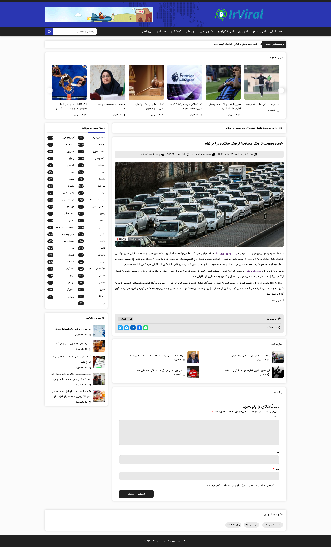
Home (281, 128)
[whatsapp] (145, 327)
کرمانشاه (61, 262)
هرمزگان (92, 296)
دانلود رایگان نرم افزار (273, 525)
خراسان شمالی (92, 206)
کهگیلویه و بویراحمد (92, 269)
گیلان (61, 275)
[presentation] (281, 90)
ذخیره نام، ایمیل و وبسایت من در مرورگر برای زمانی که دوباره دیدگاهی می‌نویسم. (240, 485)
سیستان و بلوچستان (61, 227)
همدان (61, 297)
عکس (92, 234)
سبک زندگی (61, 213)
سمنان (61, 220)
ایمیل (276, 469)
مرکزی (92, 289)
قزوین (92, 248)
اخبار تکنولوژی (225, 31)
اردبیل (61, 158)
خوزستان (61, 206)
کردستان (61, 255)
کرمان (92, 262)
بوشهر (61, 179)
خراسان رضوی (61, 200)
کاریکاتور (92, 255)
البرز (92, 172)
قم (61, 248)
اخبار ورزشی (206, 31)
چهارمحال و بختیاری (92, 200)
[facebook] (139, 327)
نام (277, 452)
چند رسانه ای (62, 193)
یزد (92, 303)
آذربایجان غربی (61, 138)
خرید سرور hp (251, 525)
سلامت (92, 220)
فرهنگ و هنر (60, 241)
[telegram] (126, 327)
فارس (92, 241)
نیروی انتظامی (126, 319)
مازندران (61, 282)
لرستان (92, 282)
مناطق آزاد (61, 289)
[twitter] (120, 327)
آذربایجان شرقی (92, 138)
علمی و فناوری (61, 234)
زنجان (92, 213)
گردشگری (175, 31)
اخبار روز (243, 31)
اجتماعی (196, 154)
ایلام (61, 172)
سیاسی (91, 227)
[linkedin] (133, 327)
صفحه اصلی (277, 31)
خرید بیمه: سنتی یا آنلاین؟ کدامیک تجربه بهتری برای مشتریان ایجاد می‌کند (222, 44)
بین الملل (146, 31)
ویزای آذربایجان (233, 525)
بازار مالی (190, 31)
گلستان (92, 275)
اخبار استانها (259, 31)
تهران (92, 193)
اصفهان (92, 165)
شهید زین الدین (253, 271)
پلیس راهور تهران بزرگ (226, 254)
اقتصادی (161, 31)
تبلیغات (61, 186)
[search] (49, 31)
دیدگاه (275, 417)
